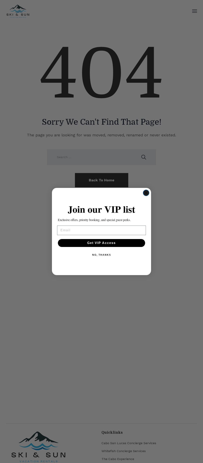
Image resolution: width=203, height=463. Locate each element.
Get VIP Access (101, 243)
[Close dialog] (146, 193)
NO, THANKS (101, 255)
